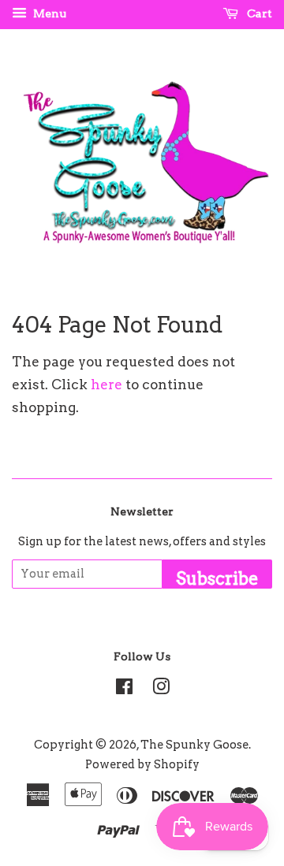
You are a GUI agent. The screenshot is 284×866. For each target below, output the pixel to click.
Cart (258, 13)
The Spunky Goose (194, 745)
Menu (48, 13)
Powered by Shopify (142, 764)
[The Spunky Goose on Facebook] (124, 689)
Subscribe (217, 578)
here (106, 384)
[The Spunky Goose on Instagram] (161, 689)
